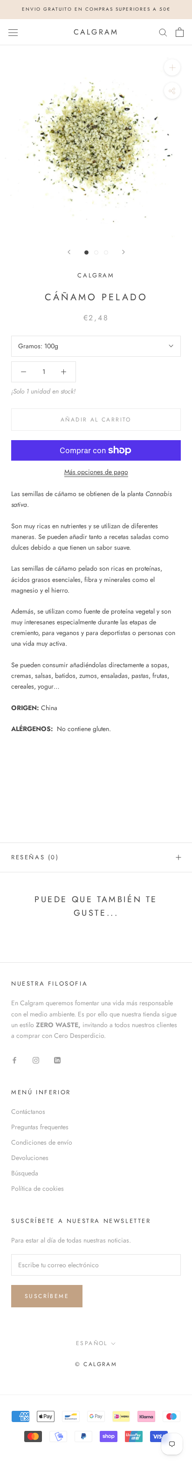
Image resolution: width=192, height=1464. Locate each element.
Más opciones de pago (96, 471)
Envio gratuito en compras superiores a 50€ (96, 9)
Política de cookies (37, 1188)
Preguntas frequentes (40, 1127)
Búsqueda (24, 1173)
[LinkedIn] (57, 1059)
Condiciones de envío (41, 1142)
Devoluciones (29, 1157)
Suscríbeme (47, 1296)
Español (92, 1343)
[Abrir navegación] (13, 32)
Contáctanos (28, 1111)
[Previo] (69, 252)
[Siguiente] (123, 252)
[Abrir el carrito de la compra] (180, 32)
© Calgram (96, 1364)
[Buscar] (163, 32)
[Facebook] (14, 1059)
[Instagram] (36, 1059)
